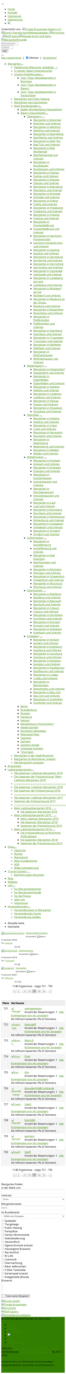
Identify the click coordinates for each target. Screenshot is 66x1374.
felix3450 (30, 1120)
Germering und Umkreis (47, 260)
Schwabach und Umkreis (48, 527)
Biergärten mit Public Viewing (32, 99)
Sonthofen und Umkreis (47, 703)
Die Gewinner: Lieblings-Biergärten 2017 (38, 797)
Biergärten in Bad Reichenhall (44, 149)
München (9, 978)
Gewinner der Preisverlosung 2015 (41, 826)
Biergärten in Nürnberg (47, 510)
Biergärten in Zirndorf (46, 531)
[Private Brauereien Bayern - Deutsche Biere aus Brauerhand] (42, 29)
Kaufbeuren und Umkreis (48, 671)
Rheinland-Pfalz (30, 734)
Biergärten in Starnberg (47, 330)
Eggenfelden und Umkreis (49, 383)
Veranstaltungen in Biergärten (32, 910)
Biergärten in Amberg (46, 418)
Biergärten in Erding (45, 201)
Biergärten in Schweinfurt (48, 576)
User (16, 1348)
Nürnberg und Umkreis (47, 513)
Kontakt (12, 12)
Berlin (24, 706)
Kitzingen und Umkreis (47, 573)
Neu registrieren (11, 58)
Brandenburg (29, 710)
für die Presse (22, 896)
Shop (11, 847)
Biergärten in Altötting (47, 127)
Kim (27, 1072)
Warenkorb (21, 857)
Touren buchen (17, 871)
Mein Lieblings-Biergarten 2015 (40, 819)
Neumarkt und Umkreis (47, 436)
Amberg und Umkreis (46, 422)
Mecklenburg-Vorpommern (37, 724)
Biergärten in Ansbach (46, 460)
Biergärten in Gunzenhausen (42, 476)
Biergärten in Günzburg (47, 653)
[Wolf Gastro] (11, 36)
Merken (34, 58)
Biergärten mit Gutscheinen (30, 102)
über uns (19, 899)
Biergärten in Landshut (47, 394)
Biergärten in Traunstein (48, 337)
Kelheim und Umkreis (46, 390)
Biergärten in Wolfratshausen (43, 353)
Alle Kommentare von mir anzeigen (37, 1013)
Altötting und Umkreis (46, 130)
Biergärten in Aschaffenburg (42, 543)
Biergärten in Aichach (46, 639)
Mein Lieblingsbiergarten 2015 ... (33, 815)
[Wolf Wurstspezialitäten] (9, 1311)
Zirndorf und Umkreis (46, 534)
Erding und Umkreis (45, 204)
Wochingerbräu (26, 950)
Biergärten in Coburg (46, 608)
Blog (10, 878)
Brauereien (14, 766)
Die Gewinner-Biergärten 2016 (39, 811)
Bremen (25, 713)
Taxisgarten (21, 968)
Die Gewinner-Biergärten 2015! (39, 822)
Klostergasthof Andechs (37, 933)
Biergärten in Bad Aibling (48, 134)
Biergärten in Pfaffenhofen (41, 318)
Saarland (26, 738)
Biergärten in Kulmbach (47, 629)
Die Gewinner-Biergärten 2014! (39, 840)
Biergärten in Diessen (46, 179)
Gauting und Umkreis (46, 253)
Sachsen (25, 741)
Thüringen (27, 752)
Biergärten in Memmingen (41, 683)
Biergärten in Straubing (47, 408)
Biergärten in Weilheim (47, 344)
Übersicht (20, 850)
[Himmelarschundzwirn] (16, 1315)
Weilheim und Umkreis (46, 348)
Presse (55, 1348)
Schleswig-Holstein (32, 748)
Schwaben (33, 636)
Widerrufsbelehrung (26, 868)
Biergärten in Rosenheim (48, 309)
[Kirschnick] (8, 1308)
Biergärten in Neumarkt (47, 432)
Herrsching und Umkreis (48, 267)
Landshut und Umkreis (47, 397)
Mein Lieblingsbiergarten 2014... (33, 829)
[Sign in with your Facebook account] (2, 55)
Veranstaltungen (18, 906)
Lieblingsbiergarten (20, 769)
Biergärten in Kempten (47, 661)
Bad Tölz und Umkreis (46, 144)
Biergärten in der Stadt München (34, 755)
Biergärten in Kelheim (46, 387)
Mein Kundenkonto (25, 861)
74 (39, 991)
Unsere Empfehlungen (27, 74)
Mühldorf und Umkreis (47, 295)
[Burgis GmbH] (10, 1301)
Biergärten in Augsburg (47, 646)
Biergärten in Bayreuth (47, 601)
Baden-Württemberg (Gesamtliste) (41, 109)
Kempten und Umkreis (46, 664)
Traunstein (9, 960)
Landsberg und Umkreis (47, 285)
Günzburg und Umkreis (47, 657)
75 (44, 991)
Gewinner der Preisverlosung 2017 (35, 801)
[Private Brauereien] (14, 1304)
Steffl (28, 1152)
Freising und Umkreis (46, 218)
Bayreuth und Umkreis (47, 604)
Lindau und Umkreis (45, 678)
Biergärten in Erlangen (47, 467)
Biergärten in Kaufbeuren (48, 668)
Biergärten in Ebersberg (48, 186)
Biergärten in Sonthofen (48, 699)
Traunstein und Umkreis (48, 341)
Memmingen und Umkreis (49, 689)
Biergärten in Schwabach (48, 524)
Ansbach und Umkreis (46, 464)
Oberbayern (34, 116)
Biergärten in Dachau (46, 172)
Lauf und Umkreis (44, 506)
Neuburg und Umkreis (46, 306)
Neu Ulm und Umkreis (46, 696)
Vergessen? (50, 58)
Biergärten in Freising (46, 215)
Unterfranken (35, 538)
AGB (16, 864)
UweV (28, 1104)
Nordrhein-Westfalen (33, 731)
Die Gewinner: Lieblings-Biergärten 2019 (38, 773)
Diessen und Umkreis (46, 183)
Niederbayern (35, 366)
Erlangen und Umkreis (46, 471)
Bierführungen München (29, 875)
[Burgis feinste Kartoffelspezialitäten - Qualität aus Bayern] (25, 32)
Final (27, 1056)
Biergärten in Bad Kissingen (44, 557)
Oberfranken (35, 590)
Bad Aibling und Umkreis (48, 137)
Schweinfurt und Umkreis (48, 580)
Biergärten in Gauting (46, 250)
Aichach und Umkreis (45, 643)
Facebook (7, 1371)
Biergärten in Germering (48, 257)
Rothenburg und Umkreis (48, 520)
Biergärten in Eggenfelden (41, 378)
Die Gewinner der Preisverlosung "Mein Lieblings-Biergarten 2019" (38, 778)
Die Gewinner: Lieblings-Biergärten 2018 (38, 787)
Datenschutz (15, 19)
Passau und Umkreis (45, 404)
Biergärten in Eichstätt (46, 194)
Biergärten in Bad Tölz (47, 141)
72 (29, 991)
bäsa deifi (30, 1024)
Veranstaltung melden (27, 917)
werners (29, 1136)
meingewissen (33, 1008)
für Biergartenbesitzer (27, 889)
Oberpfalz (33, 415)
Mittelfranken (35, 457)
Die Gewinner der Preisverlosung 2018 (37, 790)
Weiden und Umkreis (45, 453)
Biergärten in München (47, 120)
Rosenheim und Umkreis (48, 313)
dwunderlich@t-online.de (39, 1088)
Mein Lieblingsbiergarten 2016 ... (33, 808)
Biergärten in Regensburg (41, 441)
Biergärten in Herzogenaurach (43, 490)
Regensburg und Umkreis (48, 446)
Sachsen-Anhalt (30, 745)
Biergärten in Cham (45, 425)
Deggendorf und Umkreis (48, 373)
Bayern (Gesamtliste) (33, 113)
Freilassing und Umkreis (47, 211)
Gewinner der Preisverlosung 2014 (41, 843)
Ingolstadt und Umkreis (47, 274)
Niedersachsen (29, 727)
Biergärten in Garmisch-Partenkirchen (47, 237)
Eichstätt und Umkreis (46, 197)
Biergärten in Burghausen (41, 163)
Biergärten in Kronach (46, 622)
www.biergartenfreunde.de (35, 1352)
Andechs (8, 943)
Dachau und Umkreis (45, 176)
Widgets (12, 882)
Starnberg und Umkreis (47, 334)
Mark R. (29, 1040)
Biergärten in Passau (46, 401)
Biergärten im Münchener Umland (34, 759)
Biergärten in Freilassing (48, 208)
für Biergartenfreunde (27, 892)
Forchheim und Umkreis (47, 618)
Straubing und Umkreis (47, 411)
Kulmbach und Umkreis (47, 632)
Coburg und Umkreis (45, 611)
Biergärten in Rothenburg (49, 517)
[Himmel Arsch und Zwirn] (35, 36)
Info (10, 885)
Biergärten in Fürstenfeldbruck (43, 223)
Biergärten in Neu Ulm (47, 692)
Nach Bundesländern (26, 106)
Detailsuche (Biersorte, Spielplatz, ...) (36, 67)
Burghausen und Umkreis (48, 169)
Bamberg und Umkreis (47, 597)
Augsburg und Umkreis (47, 650)
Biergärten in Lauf (44, 502)
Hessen (25, 720)
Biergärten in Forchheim (48, 615)
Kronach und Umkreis (46, 625)
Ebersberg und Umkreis (47, 190)
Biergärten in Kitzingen (47, 569)
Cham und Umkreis (44, 429)
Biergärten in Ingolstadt (47, 271)
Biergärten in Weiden (46, 450)
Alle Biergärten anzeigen (29, 762)
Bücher (18, 854)
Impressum (14, 16)
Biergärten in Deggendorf (49, 369)
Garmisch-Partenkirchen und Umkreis (48, 244)
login (5, 51)
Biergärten (14, 64)
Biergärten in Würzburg (47, 583)
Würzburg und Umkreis (47, 587)
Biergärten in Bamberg (47, 594)
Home (11, 9)
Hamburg (26, 717)
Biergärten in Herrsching (48, 264)
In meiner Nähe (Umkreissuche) (33, 71)
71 (25, 991)
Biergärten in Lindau (45, 675)
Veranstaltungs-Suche (27, 913)
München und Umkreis (47, 123)
